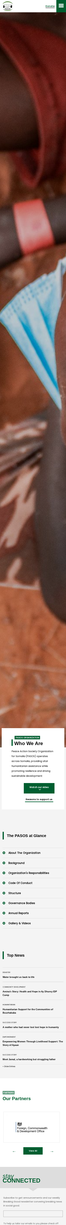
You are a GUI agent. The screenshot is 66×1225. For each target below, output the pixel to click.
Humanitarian (9, 1004)
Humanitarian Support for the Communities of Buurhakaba (28, 1011)
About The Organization (24, 853)
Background (16, 863)
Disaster (6, 972)
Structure (14, 893)
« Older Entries (9, 1066)
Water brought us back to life (18, 977)
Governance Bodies (21, 903)
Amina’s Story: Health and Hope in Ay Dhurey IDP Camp (30, 993)
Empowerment (9, 1037)
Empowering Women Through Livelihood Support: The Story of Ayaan (33, 1043)
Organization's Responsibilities (28, 873)
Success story (10, 1022)
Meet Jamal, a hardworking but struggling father (29, 1059)
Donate (50, 6)
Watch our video (39, 787)
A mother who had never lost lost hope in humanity (31, 1027)
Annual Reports (18, 913)
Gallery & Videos (19, 923)
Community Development (14, 987)
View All (33, 1150)
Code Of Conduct (20, 883)
